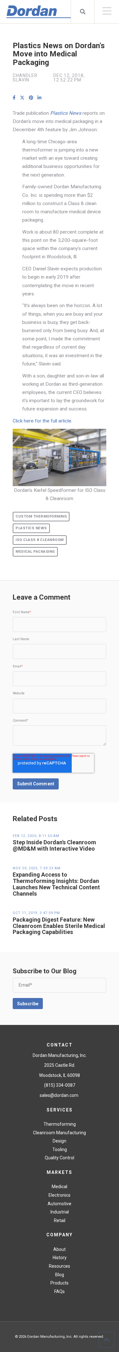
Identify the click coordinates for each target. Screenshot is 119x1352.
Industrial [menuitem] (59, 1211)
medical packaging (35, 552)
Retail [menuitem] (59, 1220)
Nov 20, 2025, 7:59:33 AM (37, 868)
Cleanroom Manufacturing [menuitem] (59, 1132)
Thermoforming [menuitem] (59, 1124)
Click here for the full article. (42, 421)
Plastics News (31, 528)
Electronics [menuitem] (59, 1195)
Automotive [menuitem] (59, 1203)
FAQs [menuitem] (59, 1291)
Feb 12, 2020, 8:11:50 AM (36, 836)
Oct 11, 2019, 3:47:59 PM (36, 913)
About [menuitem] (59, 1249)
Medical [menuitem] (59, 1186)
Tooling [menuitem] (59, 1149)
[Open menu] (107, 11)
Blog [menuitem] (59, 1274)
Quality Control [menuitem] (59, 1157)
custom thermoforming (41, 516)
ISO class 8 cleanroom (40, 540)
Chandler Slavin (25, 77)
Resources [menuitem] (59, 1266)
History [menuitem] (60, 1257)
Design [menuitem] (59, 1140)
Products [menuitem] (59, 1282)
